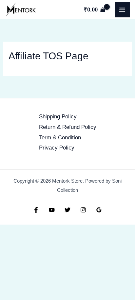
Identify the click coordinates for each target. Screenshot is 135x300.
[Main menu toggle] (122, 10)
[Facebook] (36, 210)
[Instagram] (83, 210)
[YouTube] (52, 210)
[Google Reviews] (99, 210)
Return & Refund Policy (67, 127)
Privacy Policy (56, 148)
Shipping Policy (58, 116)
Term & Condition (60, 137)
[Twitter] (67, 210)
